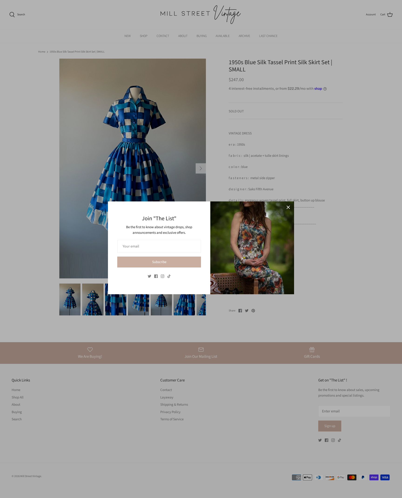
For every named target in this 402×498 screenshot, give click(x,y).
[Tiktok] (169, 276)
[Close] (288, 207)
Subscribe (159, 262)
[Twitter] (149, 276)
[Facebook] (156, 276)
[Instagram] (162, 276)
